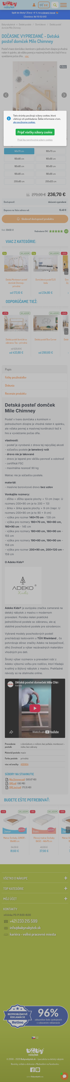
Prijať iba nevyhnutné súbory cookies (35, 139)
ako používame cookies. (24, 122)
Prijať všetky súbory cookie (35, 132)
